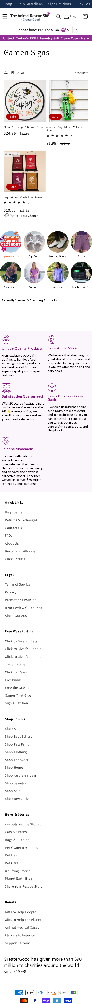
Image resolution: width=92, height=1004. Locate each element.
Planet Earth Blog (18, 878)
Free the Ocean (17, 687)
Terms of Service (18, 584)
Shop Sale (13, 790)
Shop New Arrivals (19, 798)
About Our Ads (16, 615)
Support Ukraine (18, 943)
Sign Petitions (59, 4)
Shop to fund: (38, 29)
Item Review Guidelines (23, 607)
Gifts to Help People (20, 912)
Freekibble (13, 680)
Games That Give (18, 695)
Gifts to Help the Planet (23, 919)
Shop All (11, 728)
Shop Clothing (16, 752)
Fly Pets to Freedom (20, 935)
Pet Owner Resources (21, 847)
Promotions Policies (20, 599)
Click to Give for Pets (21, 641)
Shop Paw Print (17, 744)
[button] (58, 16)
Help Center (14, 512)
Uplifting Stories (17, 870)
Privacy (11, 592)
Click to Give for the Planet (25, 656)
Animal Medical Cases (22, 927)
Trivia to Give (15, 664)
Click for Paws (16, 672)
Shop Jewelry (15, 783)
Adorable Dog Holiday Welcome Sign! (64, 128)
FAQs (9, 535)
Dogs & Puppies (17, 839)
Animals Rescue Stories (23, 824)
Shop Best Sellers (18, 736)
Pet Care (11, 863)
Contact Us (13, 527)
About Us (12, 543)
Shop (8, 4)
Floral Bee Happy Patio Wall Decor (24, 127)
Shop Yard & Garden (20, 775)
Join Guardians (30, 4)
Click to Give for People (23, 648)
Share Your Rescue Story (23, 886)
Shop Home (14, 767)
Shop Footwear (17, 759)
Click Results (15, 558)
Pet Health (13, 855)
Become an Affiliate (20, 551)
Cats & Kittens (16, 831)
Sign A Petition (16, 703)
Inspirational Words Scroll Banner (24, 197)
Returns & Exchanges (21, 520)
